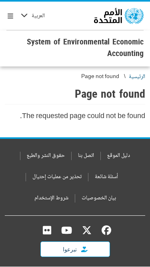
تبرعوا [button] (70, 249)
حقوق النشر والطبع (46, 156)
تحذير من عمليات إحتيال (57, 177)
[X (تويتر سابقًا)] (87, 230)
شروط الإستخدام (51, 198)
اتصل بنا (86, 156)
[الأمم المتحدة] (119, 16)
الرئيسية (137, 77)
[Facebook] (104, 230)
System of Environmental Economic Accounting (85, 47)
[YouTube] (66, 230)
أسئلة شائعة (106, 177)
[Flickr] (47, 230)
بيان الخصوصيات (99, 198)
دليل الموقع (118, 156)
